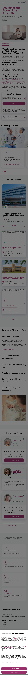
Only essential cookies (14, 668)
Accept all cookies (14, 672)
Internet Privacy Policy (6, 662)
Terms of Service (15, 662)
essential (15, 638)
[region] (14, 652)
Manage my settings (14, 665)
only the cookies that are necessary (13, 647)
